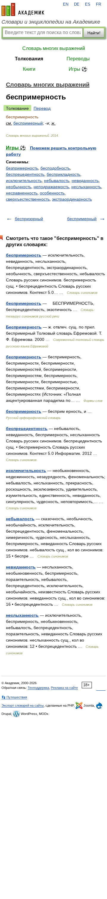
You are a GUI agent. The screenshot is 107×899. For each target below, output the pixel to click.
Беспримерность (24, 327)
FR (98, 4)
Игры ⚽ (78, 69)
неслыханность (86, 186)
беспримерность (23, 255)
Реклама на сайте (64, 687)
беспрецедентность (25, 174)
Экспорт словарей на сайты (22, 705)
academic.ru (22, 9)
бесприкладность (63, 174)
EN (65, 4)
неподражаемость (51, 186)
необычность (18, 186)
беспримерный (28, 123)
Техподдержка (38, 687)
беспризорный (29, 218)
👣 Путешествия (14, 697)
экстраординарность (72, 199)
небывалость (56, 180)
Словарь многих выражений (53, 48)
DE (76, 4)
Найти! (93, 32)
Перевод (42, 108)
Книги (29, 69)
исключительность (24, 180)
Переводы (78, 58)
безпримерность (22, 168)
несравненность (21, 193)
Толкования (29, 58)
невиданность (85, 180)
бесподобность (55, 168)
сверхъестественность (28, 199)
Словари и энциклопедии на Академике (50, 22)
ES (87, 4)
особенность (52, 193)
